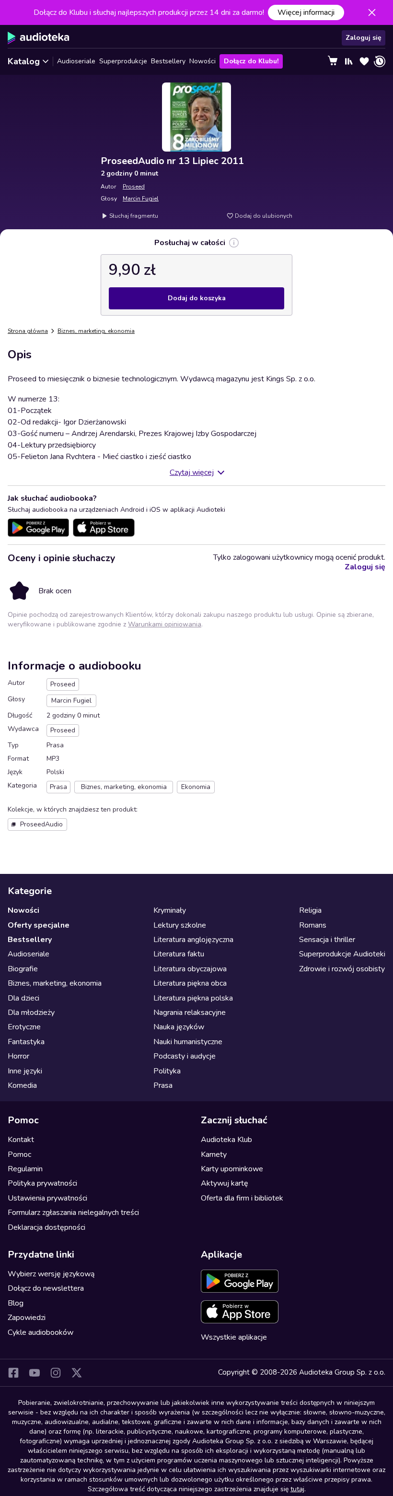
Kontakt (21, 1139)
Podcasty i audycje (184, 1056)
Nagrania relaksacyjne (189, 1012)
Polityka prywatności (42, 1183)
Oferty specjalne (38, 925)
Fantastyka (26, 1042)
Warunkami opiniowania (164, 624)
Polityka (167, 1071)
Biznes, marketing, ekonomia (96, 331)
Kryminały (169, 910)
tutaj (297, 1489)
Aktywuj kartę (224, 1183)
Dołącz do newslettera (46, 1288)
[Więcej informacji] (234, 242)
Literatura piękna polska (193, 998)
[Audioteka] (38, 38)
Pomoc (19, 1154)
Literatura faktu (178, 954)
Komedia (22, 1085)
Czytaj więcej (192, 472)
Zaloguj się (363, 37)
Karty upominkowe (232, 1169)
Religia (310, 910)
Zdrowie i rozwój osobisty (342, 969)
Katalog (24, 61)
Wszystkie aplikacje (234, 1337)
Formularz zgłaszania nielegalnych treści (73, 1212)
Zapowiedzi (27, 1317)
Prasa (163, 1085)
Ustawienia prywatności (47, 1198)
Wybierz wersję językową (51, 1274)
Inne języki (25, 1071)
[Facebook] (13, 1372)
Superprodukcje (123, 61)
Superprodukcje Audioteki (342, 954)
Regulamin (25, 1169)
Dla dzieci (23, 998)
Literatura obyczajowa (190, 969)
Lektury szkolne (179, 925)
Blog (15, 1303)
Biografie (23, 969)
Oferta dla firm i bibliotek (242, 1198)
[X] (76, 1372)
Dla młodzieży (31, 1012)
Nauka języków (178, 1027)
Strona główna (28, 331)
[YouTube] (34, 1372)
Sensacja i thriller (327, 939)
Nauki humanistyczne (187, 1042)
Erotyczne (24, 1027)
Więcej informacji (306, 12)
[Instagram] (55, 1372)
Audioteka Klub (226, 1139)
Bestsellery (168, 61)
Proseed (134, 186)
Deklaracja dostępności (46, 1227)
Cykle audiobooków (40, 1332)
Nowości (202, 61)
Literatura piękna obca (190, 983)
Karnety (214, 1154)
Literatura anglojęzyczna (193, 939)
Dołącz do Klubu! (251, 61)
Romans (312, 925)
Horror (18, 1056)
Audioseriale (76, 61)
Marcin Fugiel (141, 198)
